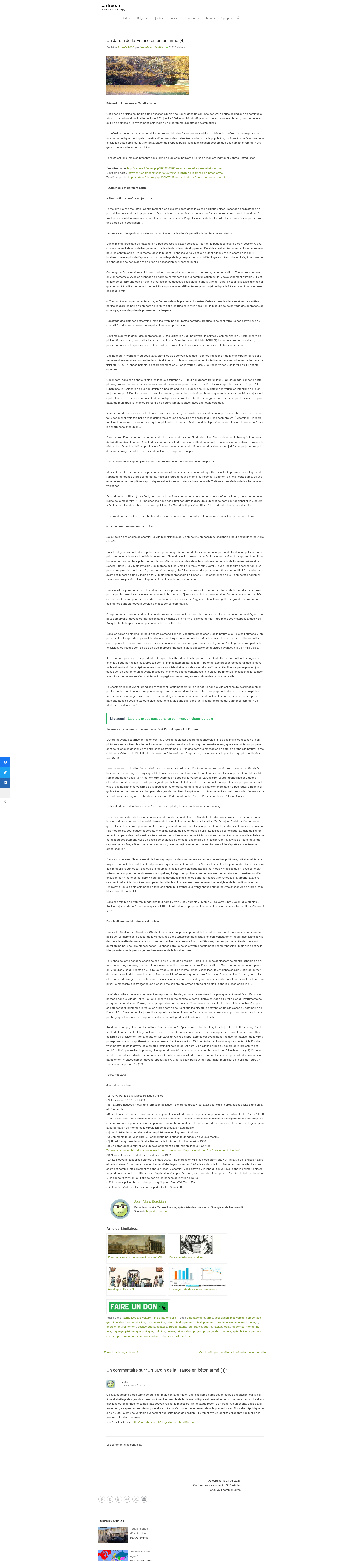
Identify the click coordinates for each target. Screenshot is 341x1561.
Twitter (110, 1499)
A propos (226, 18)
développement (183, 1322)
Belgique (142, 18)
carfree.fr (110, 5)
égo (255, 1322)
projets (197, 1331)
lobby (227, 1326)
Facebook (101, 1499)
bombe (250, 1317)
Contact (144, 1499)
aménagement (196, 1317)
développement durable (210, 1322)
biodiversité (237, 1317)
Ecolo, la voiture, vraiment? (119, 1352)
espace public (146, 1326)
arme (210, 1317)
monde (250, 1326)
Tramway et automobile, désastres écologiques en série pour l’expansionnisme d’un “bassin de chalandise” (173, 1150)
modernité (238, 1326)
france (198, 1326)
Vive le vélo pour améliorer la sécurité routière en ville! (234, 1352)
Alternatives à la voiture (136, 1317)
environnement (126, 1326)
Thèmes (209, 18)
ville (178, 1336)
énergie (111, 1326)
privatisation (184, 1331)
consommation (156, 1322)
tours (134, 1336)
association (222, 1317)
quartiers (225, 1331)
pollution (160, 1331)
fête (190, 1326)
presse (171, 1331)
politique (147, 1331)
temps (116, 1336)
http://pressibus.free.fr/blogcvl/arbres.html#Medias (164, 1422)
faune (182, 1326)
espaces (161, 1326)
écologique (245, 1322)
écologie (231, 1322)
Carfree (126, 18)
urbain (155, 1336)
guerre (208, 1326)
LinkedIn (118, 1499)
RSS (135, 1499)
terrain (126, 1336)
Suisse (174, 18)
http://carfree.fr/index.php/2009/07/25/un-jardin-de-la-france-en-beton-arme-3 (176, 177)
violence (187, 1336)
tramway (144, 1336)
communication (135, 1322)
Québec (159, 18)
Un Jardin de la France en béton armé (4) (145, 40)
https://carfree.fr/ (156, 1211)
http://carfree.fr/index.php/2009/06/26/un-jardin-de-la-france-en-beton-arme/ (174, 168)
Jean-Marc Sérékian (152, 47)
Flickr (127, 1499)
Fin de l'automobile (164, 1317)
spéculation (240, 1331)
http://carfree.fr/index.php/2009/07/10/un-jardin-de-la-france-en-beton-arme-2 (176, 172)
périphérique (133, 1331)
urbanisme (167, 1336)
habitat (218, 1326)
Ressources (191, 18)
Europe (173, 1326)
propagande (210, 1331)
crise (169, 1322)
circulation (118, 1322)
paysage (118, 1331)
